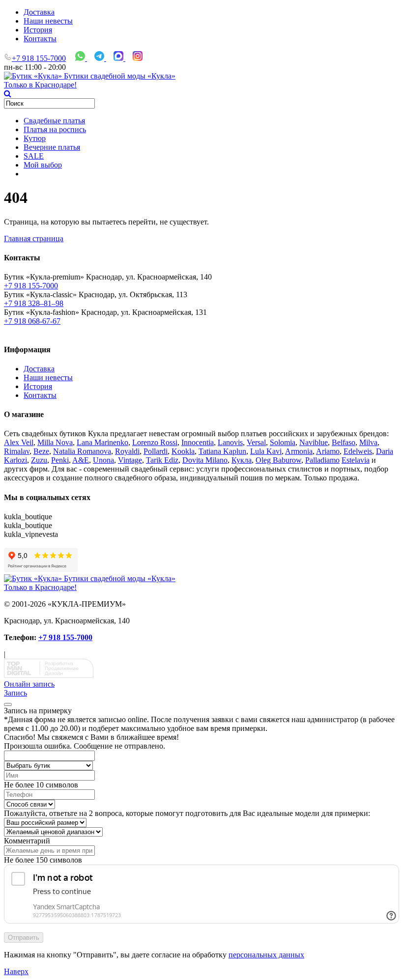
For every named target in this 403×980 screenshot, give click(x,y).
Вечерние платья (52, 147)
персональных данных (266, 955)
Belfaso (343, 442)
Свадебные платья (54, 120)
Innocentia (197, 442)
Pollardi (156, 451)
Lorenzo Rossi (154, 442)
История (38, 30)
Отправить (23, 937)
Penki (60, 460)
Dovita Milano (205, 460)
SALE (34, 156)
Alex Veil (18, 442)
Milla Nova (55, 442)
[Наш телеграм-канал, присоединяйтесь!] (100, 58)
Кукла (241, 460)
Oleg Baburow (278, 460)
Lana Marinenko (102, 442)
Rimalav (16, 451)
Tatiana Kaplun (222, 451)
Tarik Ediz (162, 460)
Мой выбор (43, 165)
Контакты (40, 38)
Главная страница (33, 238)
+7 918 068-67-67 (32, 321)
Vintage (130, 460)
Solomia (282, 442)
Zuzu (39, 460)
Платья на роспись (55, 129)
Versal (256, 442)
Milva (368, 442)
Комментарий (27, 841)
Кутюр (35, 138)
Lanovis (230, 442)
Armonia (299, 451)
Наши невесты (48, 21)
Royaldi (127, 451)
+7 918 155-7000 (39, 58)
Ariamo (328, 451)
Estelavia (356, 460)
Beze (41, 451)
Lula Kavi (266, 451)
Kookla (183, 451)
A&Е (80, 460)
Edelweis (358, 451)
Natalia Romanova (82, 451)
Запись (15, 693)
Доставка (39, 12)
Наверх (16, 971)
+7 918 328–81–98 (33, 303)
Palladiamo (322, 460)
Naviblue (313, 442)
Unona (103, 460)
